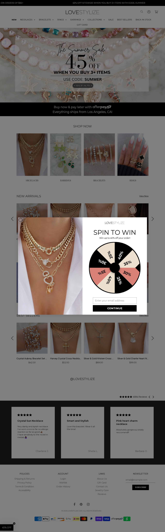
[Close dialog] (21, 220)
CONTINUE (114, 308)
